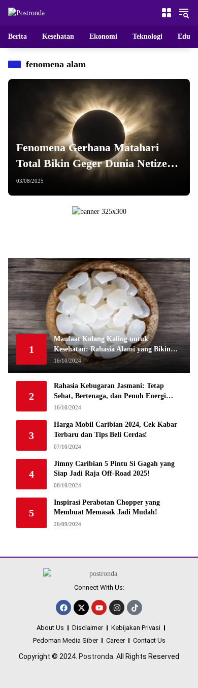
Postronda (96, 656)
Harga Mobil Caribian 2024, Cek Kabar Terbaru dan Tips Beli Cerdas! (115, 429)
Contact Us (149, 640)
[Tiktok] (134, 607)
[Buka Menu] (166, 13)
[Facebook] (63, 607)
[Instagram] (116, 607)
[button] (184, 13)
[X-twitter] (81, 607)
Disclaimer (87, 627)
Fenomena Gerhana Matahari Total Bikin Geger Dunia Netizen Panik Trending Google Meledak (94, 156)
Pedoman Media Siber (65, 640)
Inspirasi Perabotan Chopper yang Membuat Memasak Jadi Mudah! (107, 507)
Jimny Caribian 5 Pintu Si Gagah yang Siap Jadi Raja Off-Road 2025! (114, 469)
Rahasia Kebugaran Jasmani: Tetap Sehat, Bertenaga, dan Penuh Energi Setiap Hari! (110, 391)
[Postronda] (26, 12)
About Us (50, 627)
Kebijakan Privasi (135, 627)
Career (115, 640)
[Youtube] (99, 607)
